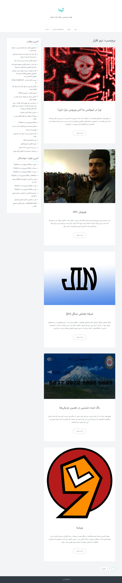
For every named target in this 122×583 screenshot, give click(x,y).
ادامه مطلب (79, 133)
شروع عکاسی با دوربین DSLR (27, 93)
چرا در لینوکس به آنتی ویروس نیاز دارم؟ (80, 110)
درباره (69, 29)
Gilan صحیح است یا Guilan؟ (27, 122)
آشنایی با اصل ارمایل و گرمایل (23, 200)
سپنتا (34, 168)
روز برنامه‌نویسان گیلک (29, 140)
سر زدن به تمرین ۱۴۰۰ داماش (27, 147)
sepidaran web (31, 203)
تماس (47, 29)
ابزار (76, 29)
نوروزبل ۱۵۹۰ (80, 212)
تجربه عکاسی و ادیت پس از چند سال (25, 61)
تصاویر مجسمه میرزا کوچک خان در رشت (24, 126)
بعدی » (103, 569)
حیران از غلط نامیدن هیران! (28, 112)
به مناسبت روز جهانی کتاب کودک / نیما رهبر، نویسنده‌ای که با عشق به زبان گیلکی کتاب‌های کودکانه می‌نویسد (24, 106)
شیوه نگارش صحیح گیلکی (28, 144)
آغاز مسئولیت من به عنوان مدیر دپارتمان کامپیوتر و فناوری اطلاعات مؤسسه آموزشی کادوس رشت (24, 74)
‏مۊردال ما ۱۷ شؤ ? (31, 130)
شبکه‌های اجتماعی (58, 29)
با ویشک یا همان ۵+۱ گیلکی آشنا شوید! (24, 151)
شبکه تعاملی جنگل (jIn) (79, 314)
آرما (61, 10)
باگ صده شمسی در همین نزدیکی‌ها (79, 408)
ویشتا (79, 528)
